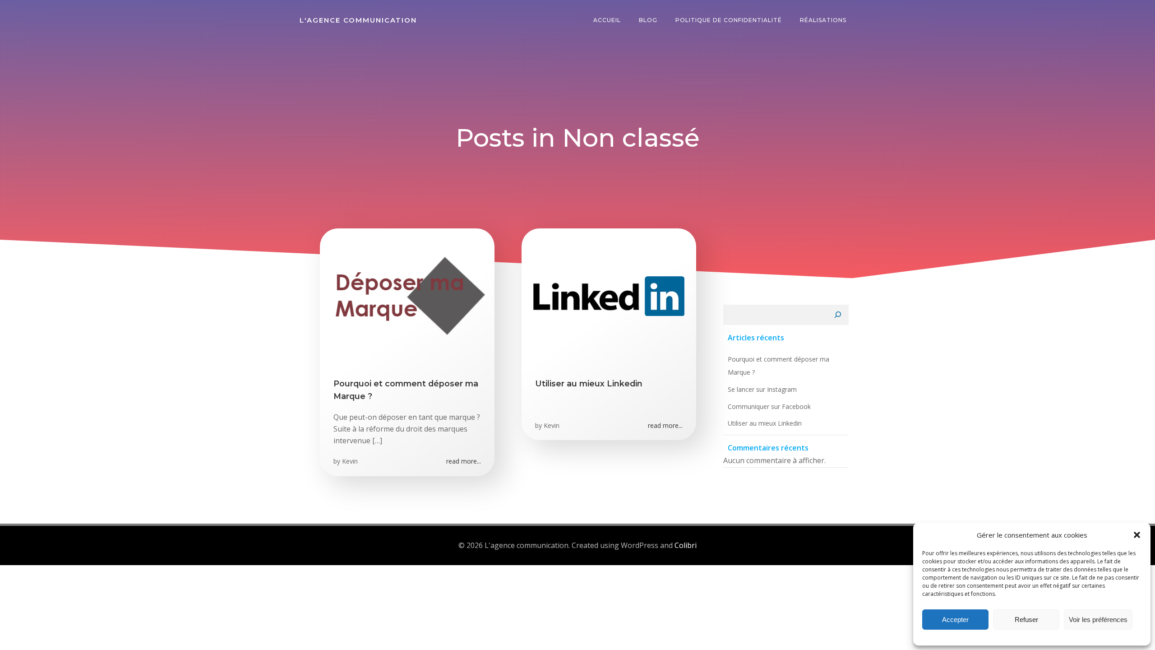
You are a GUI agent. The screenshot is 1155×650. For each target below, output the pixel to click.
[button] (1136, 534)
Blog (648, 20)
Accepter (955, 619)
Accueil (607, 20)
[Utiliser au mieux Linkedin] (609, 295)
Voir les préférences (1098, 619)
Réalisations (823, 20)
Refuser (1026, 619)
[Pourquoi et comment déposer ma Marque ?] (407, 295)
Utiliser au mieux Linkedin (765, 423)
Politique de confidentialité (728, 20)
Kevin (350, 461)
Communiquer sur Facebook (769, 406)
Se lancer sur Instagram (762, 389)
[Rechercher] (838, 315)
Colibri (686, 545)
